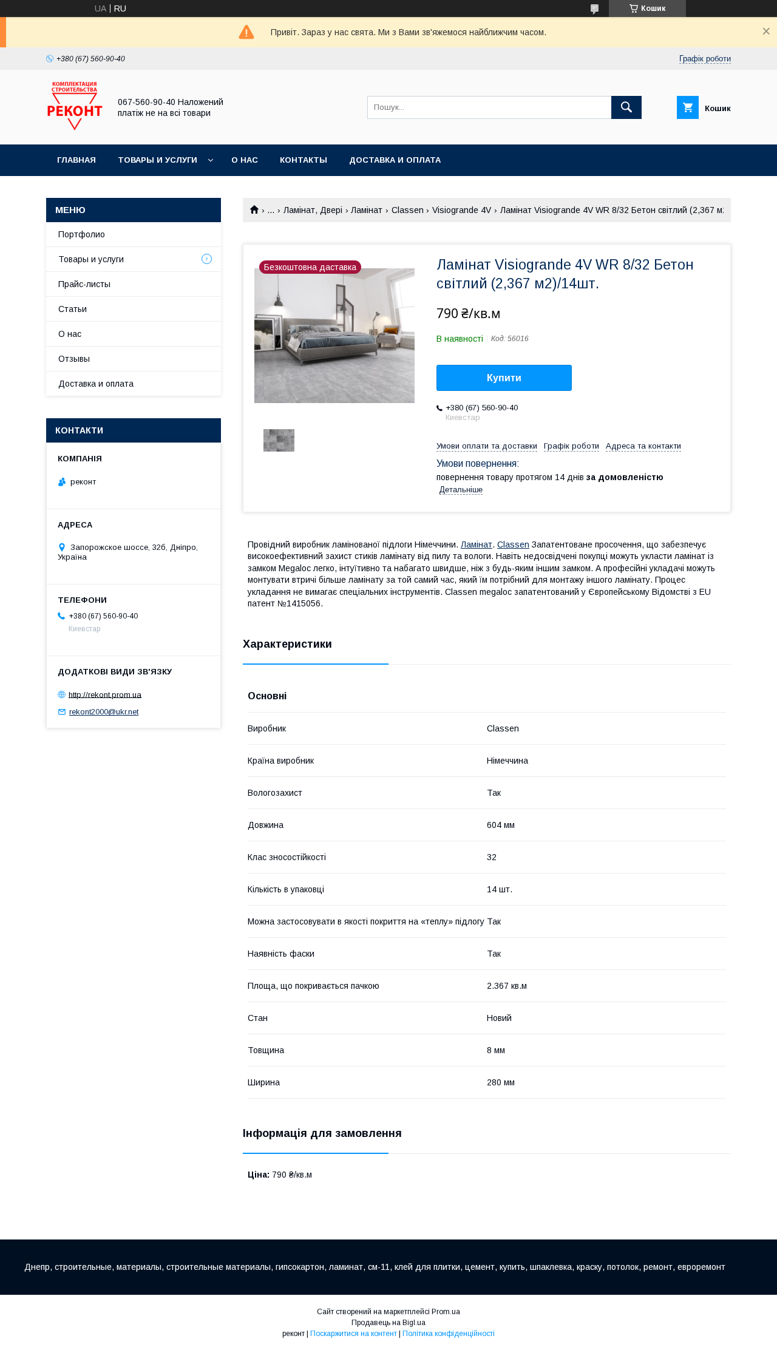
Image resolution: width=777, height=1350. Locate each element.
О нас (244, 160)
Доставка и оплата (395, 160)
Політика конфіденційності (448, 1333)
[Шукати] (626, 107)
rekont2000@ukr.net (103, 711)
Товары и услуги (157, 160)
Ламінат (366, 210)
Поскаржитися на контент (353, 1333)
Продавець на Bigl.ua (388, 1322)
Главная (76, 160)
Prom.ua (446, 1312)
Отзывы (74, 359)
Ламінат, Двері (312, 210)
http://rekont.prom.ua (105, 694)
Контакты (303, 160)
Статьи (72, 309)
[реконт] (74, 129)
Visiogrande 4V (461, 210)
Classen (408, 210)
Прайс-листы (84, 284)
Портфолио (81, 234)
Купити (504, 378)
